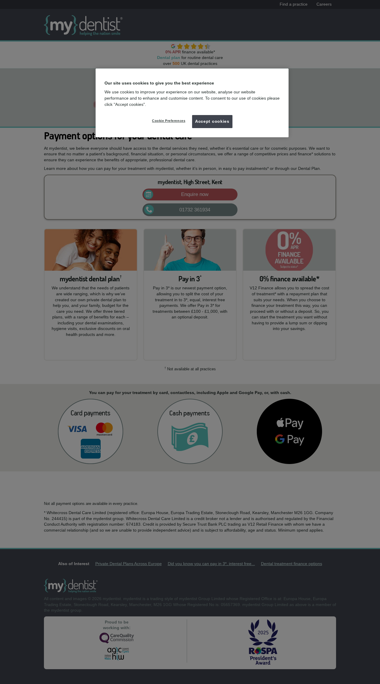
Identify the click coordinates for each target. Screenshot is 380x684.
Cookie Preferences (168, 120)
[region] (192, 102)
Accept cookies (212, 121)
